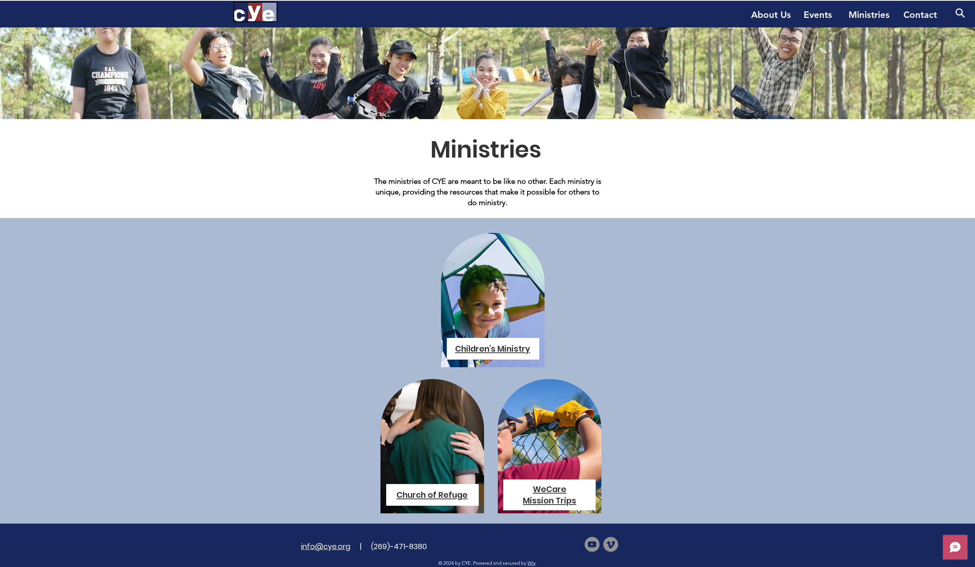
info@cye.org (325, 547)
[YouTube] (592, 544)
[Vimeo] (610, 544)
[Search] (960, 13)
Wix (531, 563)
